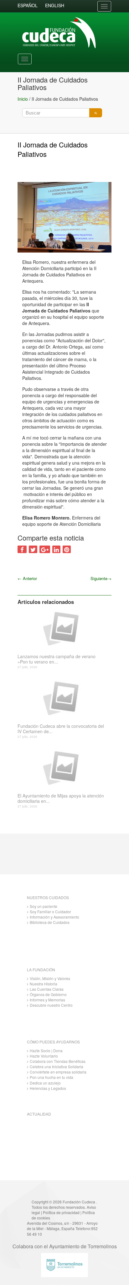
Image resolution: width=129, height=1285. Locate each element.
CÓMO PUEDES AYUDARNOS (53, 1041)
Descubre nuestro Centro (51, 1005)
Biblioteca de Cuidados (50, 922)
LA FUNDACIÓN (41, 969)
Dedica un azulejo (45, 1082)
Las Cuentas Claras (47, 989)
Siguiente (100, 578)
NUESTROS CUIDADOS (48, 897)
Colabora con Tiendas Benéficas (57, 1061)
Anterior (27, 578)
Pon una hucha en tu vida (51, 1077)
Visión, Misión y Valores (50, 978)
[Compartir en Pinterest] (66, 549)
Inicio (23, 99)
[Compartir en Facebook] (22, 549)
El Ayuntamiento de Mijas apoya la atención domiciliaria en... (61, 798)
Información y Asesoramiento (54, 917)
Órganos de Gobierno (48, 994)
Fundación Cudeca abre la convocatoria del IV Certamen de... (61, 728)
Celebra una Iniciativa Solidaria (56, 1066)
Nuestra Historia (43, 983)
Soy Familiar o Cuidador (50, 911)
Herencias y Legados (48, 1088)
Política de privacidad (61, 1212)
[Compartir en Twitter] (33, 549)
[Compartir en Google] (45, 549)
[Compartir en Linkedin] (56, 549)
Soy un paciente (43, 906)
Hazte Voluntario (44, 1055)
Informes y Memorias (47, 999)
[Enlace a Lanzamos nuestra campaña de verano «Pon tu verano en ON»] (62, 628)
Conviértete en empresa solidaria (58, 1071)
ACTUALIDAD (39, 1114)
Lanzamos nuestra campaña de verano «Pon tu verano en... (56, 659)
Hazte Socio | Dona (46, 1050)
